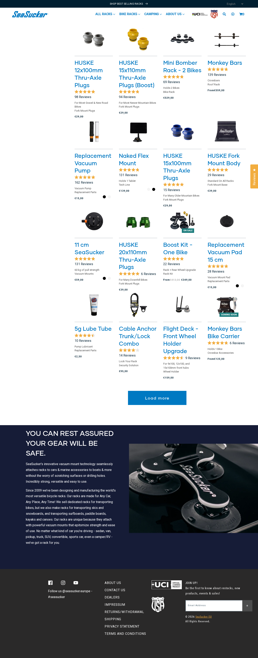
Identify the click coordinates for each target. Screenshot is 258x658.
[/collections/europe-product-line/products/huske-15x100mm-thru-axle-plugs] (182, 132)
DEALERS (112, 597)
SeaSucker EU (204, 617)
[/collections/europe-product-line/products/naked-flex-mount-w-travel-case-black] (138, 132)
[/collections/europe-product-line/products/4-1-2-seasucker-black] (94, 221)
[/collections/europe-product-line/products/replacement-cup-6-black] (227, 221)
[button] (241, 14)
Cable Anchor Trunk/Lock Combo (137, 336)
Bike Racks (128, 14)
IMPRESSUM (115, 605)
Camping (152, 14)
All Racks (104, 14)
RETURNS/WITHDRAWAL (124, 612)
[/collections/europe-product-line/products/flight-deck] (182, 305)
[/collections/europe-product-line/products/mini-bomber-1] (182, 39)
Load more (157, 397)
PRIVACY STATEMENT (122, 626)
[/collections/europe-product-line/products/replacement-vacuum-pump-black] (94, 132)
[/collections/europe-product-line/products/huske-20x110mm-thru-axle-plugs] (138, 221)
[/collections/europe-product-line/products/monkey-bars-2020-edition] (227, 39)
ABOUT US (113, 583)
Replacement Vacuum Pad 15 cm (226, 252)
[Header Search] (226, 14)
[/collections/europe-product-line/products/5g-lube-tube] (94, 305)
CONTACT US (115, 590)
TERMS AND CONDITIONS (125, 634)
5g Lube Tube (93, 328)
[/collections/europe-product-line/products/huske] (227, 132)
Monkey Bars (225, 62)
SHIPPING (113, 619)
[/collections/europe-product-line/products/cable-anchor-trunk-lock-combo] (138, 305)
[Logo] (30, 14)
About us (174, 14)
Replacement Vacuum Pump (93, 163)
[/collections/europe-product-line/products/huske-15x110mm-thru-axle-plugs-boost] (138, 39)
